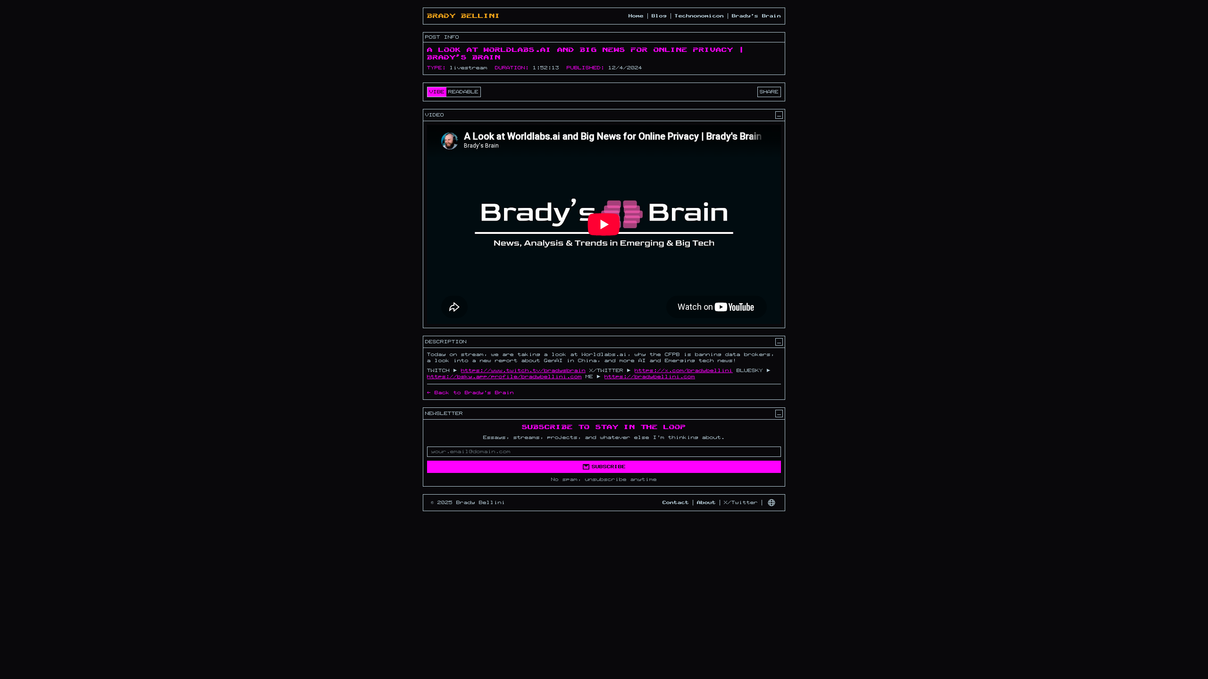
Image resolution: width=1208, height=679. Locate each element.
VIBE (437, 92)
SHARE (769, 92)
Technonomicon (699, 16)
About (706, 503)
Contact (676, 503)
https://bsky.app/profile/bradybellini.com (504, 377)
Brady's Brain (756, 16)
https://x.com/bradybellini (684, 371)
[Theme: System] (771, 502)
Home (636, 16)
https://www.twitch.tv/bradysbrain (523, 371)
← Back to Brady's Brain (470, 393)
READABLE (463, 92)
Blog (659, 16)
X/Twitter (741, 503)
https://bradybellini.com (649, 377)
